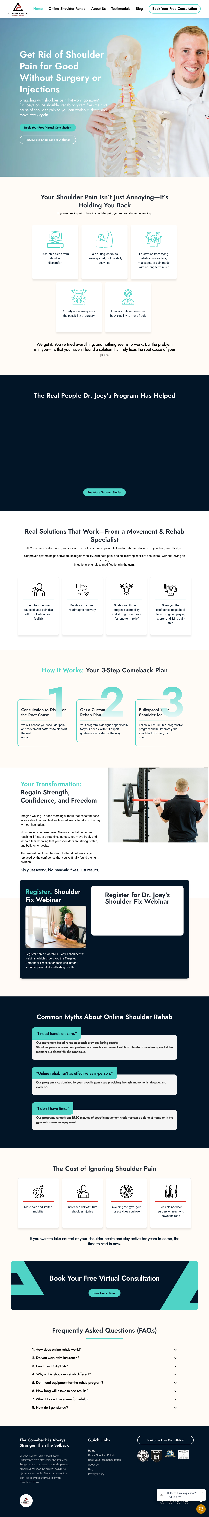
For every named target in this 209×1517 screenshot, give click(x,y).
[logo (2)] (18, 3)
